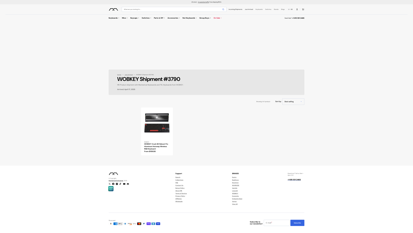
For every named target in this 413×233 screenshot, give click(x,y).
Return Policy (180, 188)
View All (234, 204)
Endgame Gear (237, 199)
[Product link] (157, 131)
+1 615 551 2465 (298, 18)
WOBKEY (235, 193)
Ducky (234, 177)
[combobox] (174, 9)
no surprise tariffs (203, 2)
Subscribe (297, 223)
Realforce (235, 180)
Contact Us (179, 185)
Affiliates (178, 199)
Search (177, 177)
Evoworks (235, 196)
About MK (178, 191)
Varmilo (234, 188)
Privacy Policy (180, 196)
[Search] (224, 9)
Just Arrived (129, 75)
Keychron (235, 183)
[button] (297, 9)
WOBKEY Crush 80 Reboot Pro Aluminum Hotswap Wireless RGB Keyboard (156, 146)
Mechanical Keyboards (116, 181)
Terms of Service (181, 193)
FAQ (176, 183)
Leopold (235, 191)
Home (119, 75)
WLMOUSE (235, 185)
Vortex (234, 201)
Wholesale (179, 201)
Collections (179, 180)
